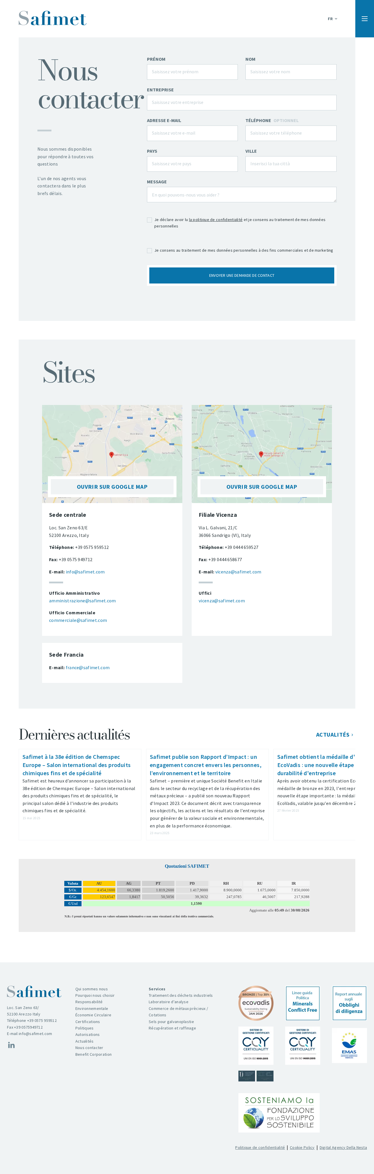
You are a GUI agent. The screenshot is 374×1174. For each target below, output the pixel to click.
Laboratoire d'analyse (168, 1001)
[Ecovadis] (255, 1003)
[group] (80, 794)
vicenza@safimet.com (238, 572)
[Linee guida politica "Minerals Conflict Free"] (302, 1003)
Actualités (332, 734)
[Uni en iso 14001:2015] (302, 1046)
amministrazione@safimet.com (82, 600)
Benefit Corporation (93, 1054)
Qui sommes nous (91, 989)
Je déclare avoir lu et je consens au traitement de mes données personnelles (239, 223)
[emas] (349, 1046)
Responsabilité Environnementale (91, 1005)
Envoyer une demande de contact (241, 275)
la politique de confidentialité (216, 219)
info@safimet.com (85, 572)
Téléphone (272, 120)
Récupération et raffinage (172, 1028)
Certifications (87, 1021)
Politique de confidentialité (260, 1147)
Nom (250, 59)
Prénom (156, 59)
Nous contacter (89, 1047)
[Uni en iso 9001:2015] (255, 1046)
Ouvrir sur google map (112, 486)
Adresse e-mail (164, 120)
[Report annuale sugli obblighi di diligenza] (349, 1003)
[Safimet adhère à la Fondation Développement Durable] (279, 1113)
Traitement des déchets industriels (181, 995)
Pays (152, 151)
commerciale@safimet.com (78, 620)
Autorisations (87, 1034)
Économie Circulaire (93, 1015)
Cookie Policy (302, 1147)
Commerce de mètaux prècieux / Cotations (178, 1012)
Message (157, 182)
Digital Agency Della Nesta (343, 1147)
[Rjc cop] (255, 1076)
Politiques (84, 1028)
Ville (251, 151)
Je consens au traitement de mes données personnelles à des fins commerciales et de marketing (243, 250)
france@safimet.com (88, 667)
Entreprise (160, 90)
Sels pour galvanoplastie (171, 1021)
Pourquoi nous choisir (95, 995)
